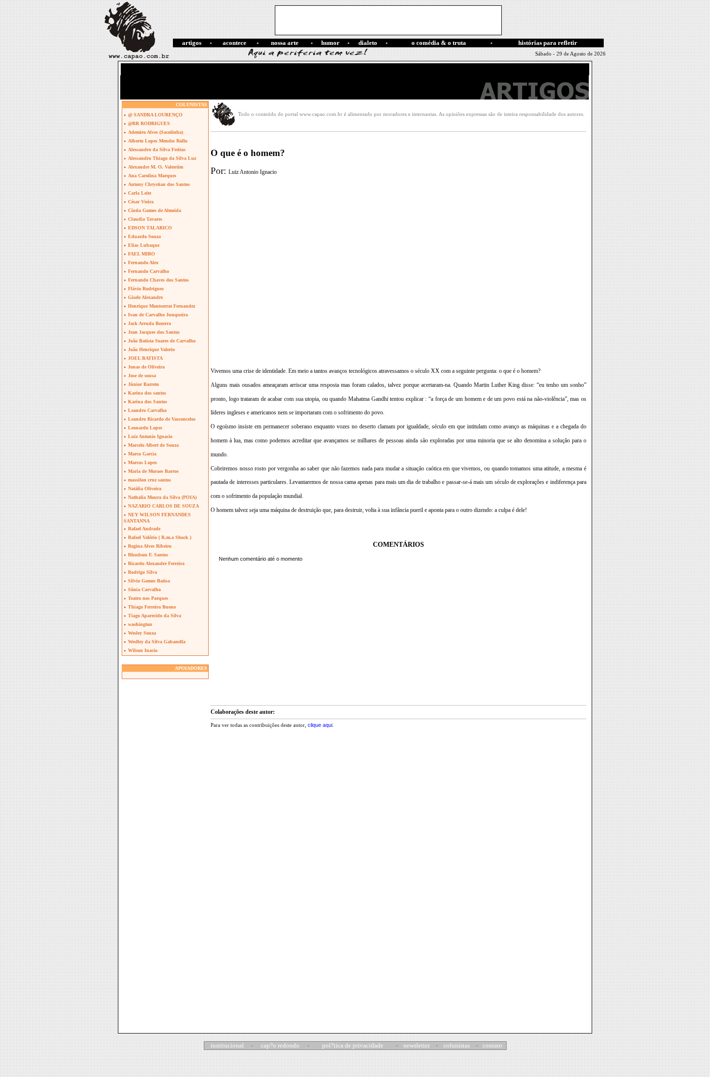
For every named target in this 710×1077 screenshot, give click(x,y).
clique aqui (320, 725)
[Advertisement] (388, 20)
